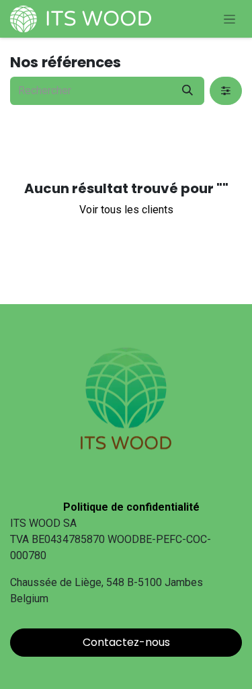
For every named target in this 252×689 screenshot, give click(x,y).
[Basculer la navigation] (229, 19)
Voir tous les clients (126, 209)
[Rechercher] (187, 91)
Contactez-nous (126, 642)
